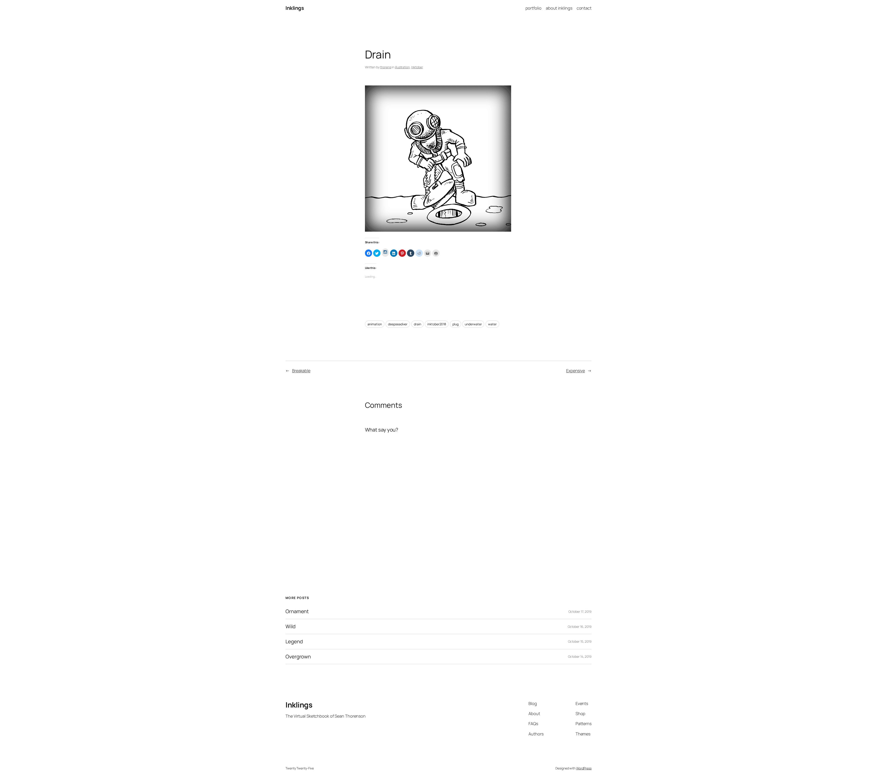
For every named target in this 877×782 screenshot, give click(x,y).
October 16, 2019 (580, 626)
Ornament (297, 611)
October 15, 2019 (580, 641)
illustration (402, 67)
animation (374, 324)
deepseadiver (397, 324)
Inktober (417, 67)
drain (417, 324)
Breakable (301, 370)
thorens (385, 67)
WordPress (584, 768)
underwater (473, 324)
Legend (294, 641)
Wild (290, 626)
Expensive (575, 370)
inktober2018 (436, 324)
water (492, 324)
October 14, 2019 (580, 656)
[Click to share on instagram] (385, 252)
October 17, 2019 (580, 611)
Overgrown (298, 657)
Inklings (294, 8)
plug (455, 324)
